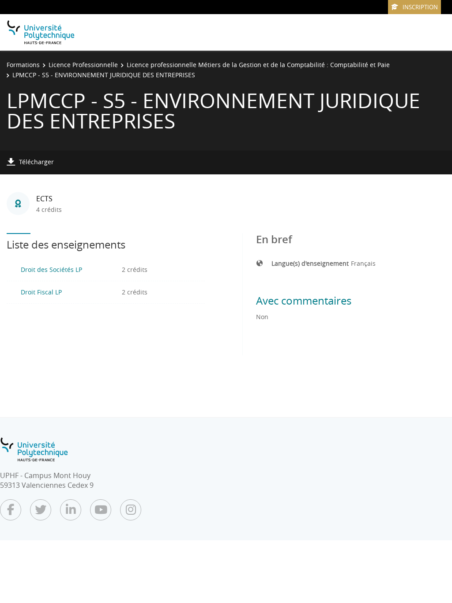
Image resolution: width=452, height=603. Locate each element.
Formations (23, 64)
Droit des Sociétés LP (51, 269)
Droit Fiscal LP (41, 292)
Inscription (420, 7)
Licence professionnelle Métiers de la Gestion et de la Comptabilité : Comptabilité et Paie (258, 64)
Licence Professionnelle (83, 64)
